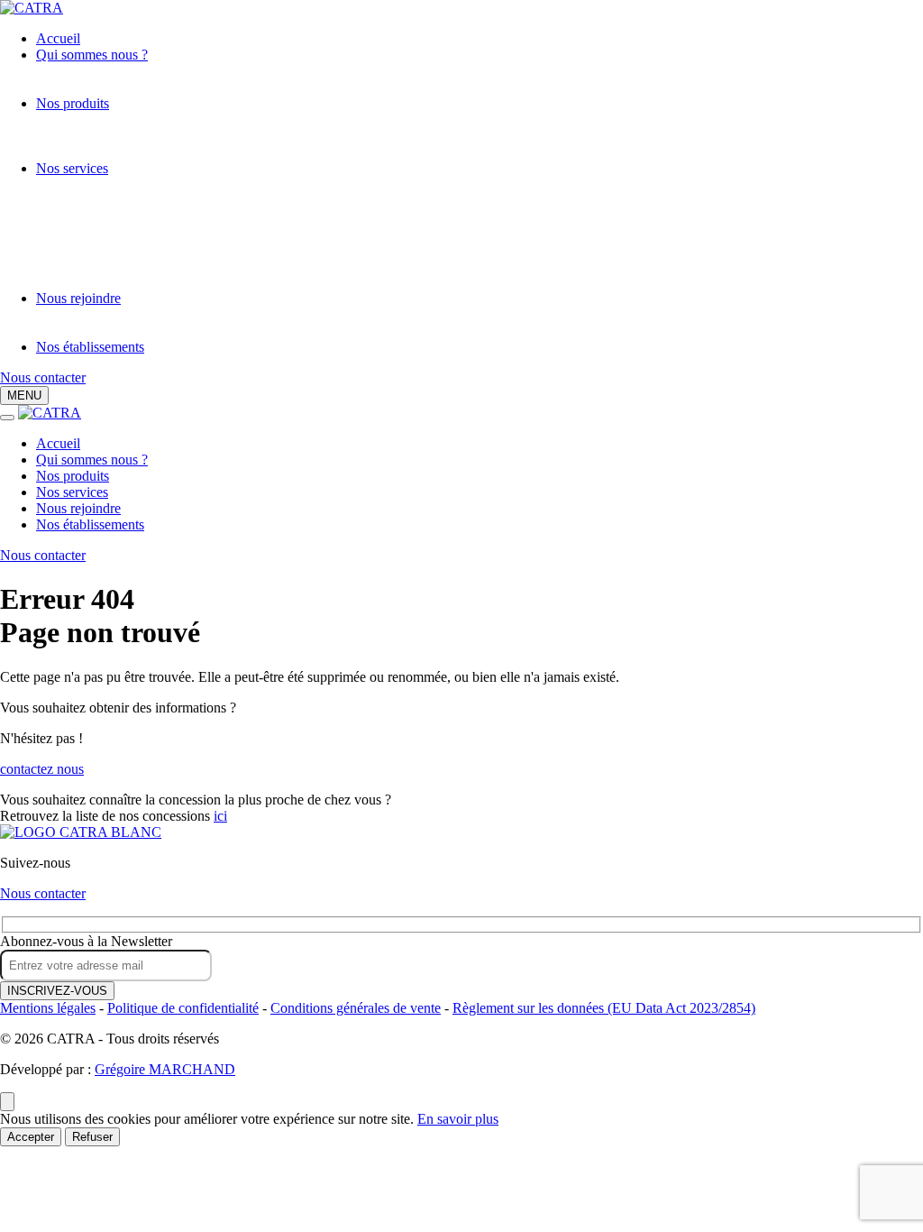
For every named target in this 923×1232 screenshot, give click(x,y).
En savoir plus (457, 1118)
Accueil (58, 38)
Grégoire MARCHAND (165, 1069)
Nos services (72, 168)
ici (220, 815)
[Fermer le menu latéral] (7, 417)
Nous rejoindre (78, 298)
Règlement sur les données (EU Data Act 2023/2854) (603, 1008)
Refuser (92, 1137)
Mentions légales (48, 1008)
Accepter (30, 1137)
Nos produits (72, 103)
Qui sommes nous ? (92, 54)
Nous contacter (43, 377)
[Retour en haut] (7, 1101)
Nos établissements (90, 346)
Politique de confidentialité (183, 1008)
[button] (24, 395)
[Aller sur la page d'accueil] (80, 832)
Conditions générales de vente (355, 1008)
